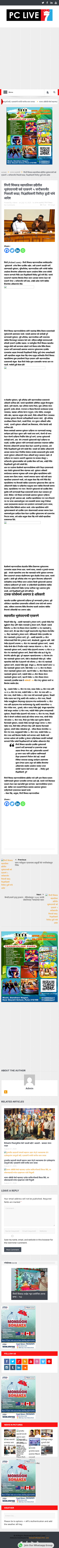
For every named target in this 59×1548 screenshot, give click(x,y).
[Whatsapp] (22, 250)
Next (38, 894)
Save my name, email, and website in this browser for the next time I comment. (28, 1241)
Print (44, 205)
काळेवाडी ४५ (29, 680)
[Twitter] (12, 250)
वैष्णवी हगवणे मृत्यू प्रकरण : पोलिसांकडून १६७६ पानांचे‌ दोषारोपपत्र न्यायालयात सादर (24, 898)
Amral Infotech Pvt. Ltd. (39, 1538)
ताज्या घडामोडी (39, 202)
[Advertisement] (29, 58)
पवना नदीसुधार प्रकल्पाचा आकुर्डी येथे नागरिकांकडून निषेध (34, 864)
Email (53, 205)
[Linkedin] (17, 250)
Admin (14, 202)
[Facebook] (6, 250)
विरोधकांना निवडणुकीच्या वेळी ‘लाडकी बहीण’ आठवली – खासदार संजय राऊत (27, 1144)
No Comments (9, 205)
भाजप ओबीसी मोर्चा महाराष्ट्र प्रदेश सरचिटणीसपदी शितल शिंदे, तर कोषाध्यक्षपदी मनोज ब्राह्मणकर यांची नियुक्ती (26, 1178)
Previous (22, 859)
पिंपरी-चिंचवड (48, 202)
